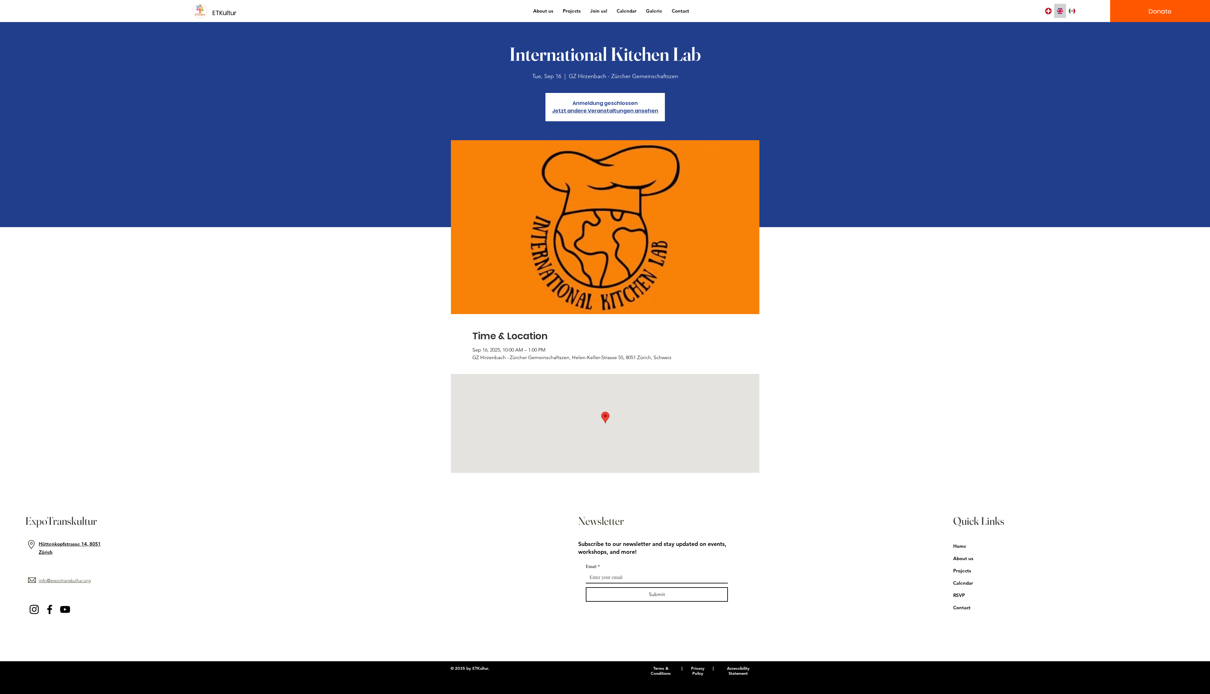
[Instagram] (34, 609)
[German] (1048, 11)
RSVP (959, 595)
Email (593, 566)
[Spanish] (1072, 11)
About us (963, 558)
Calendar (963, 583)
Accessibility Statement (738, 671)
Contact (962, 608)
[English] (1060, 11)
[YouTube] (65, 609)
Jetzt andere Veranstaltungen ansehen (605, 110)
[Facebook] (49, 609)
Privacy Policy (698, 671)
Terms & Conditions (661, 671)
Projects (962, 571)
